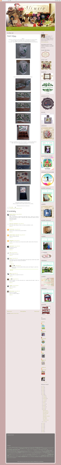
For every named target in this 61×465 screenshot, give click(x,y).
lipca (44, 402)
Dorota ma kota (11, 291)
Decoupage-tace (35, 449)
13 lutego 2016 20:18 (22, 234)
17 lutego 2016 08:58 (15, 285)
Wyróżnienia (32, 456)
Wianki (19, 456)
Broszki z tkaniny (11, 447)
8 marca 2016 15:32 (17, 291)
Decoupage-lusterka (16, 448)
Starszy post (36, 311)
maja (44, 405)
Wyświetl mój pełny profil (44, 42)
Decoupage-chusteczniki (38, 447)
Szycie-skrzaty (20, 454)
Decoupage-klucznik (51, 447)
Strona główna (23, 311)
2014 (43, 424)
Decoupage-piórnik (31, 448)
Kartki (48, 451)
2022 (43, 386)
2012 (43, 427)
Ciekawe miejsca (21, 447)
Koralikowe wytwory (21, 451)
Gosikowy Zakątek (42, 353)
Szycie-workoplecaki (44, 454)
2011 (43, 428)
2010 (43, 430)
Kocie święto (44, 414)
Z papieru (41, 456)
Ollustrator (31, 461)
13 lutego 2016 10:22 (17, 229)
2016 (43, 394)
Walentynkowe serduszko (46, 416)
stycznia (44, 421)
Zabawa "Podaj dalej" (47, 456)
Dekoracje (9, 450)
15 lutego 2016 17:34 (15, 273)
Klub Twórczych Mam (43, 370)
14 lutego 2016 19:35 (17, 246)
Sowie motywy (45, 417)
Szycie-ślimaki (29, 454)
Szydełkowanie (50, 454)
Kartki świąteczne (45, 410)
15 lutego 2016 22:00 (18, 265)
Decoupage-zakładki (50, 449)
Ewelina (10, 258)
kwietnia (44, 406)
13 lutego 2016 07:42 (21, 223)
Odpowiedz (11, 220)
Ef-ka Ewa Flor (11, 229)
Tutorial (11, 456)
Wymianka (23, 456)
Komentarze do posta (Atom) (14, 313)
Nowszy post (9, 311)
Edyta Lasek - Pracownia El (13, 223)
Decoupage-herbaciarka (45, 447)
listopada (44, 397)
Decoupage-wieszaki (42, 449)
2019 (43, 390)
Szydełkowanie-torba (37, 455)
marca (44, 408)
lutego (44, 409)
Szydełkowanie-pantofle (18, 455)
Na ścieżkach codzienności (43, 346)
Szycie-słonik (24, 454)
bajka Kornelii (11, 246)
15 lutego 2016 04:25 (14, 252)
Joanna (10, 273)
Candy (16, 447)
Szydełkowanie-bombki (12, 455)
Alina (12, 265)
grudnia (44, 395)
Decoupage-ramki (51, 448)
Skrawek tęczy (43, 376)
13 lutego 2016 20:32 (16, 240)
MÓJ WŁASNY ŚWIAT (43, 360)
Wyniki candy (28, 456)
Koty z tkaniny (45, 418)
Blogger (42, 461)
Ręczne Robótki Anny (43, 339)
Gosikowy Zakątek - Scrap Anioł (14, 234)
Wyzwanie (37, 456)
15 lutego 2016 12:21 (15, 258)
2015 (43, 423)
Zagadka (52, 456)
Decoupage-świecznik (29, 449)
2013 (43, 426)
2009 (43, 431)
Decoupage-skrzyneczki (18, 208)
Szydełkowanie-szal (31, 455)
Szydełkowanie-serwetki (25, 455)
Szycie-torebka (39, 454)
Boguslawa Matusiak (12, 214)
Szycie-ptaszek (15, 454)
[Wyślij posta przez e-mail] (15, 207)
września (44, 399)
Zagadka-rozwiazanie (9, 457)
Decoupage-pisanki (38, 448)
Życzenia (14, 457)
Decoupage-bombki (32, 447)
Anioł (7, 447)
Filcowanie (14, 450)
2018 (43, 391)
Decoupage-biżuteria (26, 447)
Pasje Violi (43, 321)
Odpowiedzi (12, 263)
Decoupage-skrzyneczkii (23, 449)
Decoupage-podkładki (44, 448)
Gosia (10, 252)
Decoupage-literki (10, 448)
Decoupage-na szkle (12, 208)
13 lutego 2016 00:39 (19, 214)
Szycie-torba (34, 454)
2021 (43, 387)
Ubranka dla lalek (15, 456)
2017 (43, 393)
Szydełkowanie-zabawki (45, 455)
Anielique (10, 285)
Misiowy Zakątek (42, 325)
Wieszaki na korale (45, 413)
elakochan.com (43, 367)
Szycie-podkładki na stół (10, 454)
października (45, 398)
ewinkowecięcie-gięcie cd (43, 332)
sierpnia (44, 401)
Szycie (18, 452)
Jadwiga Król (11, 240)
